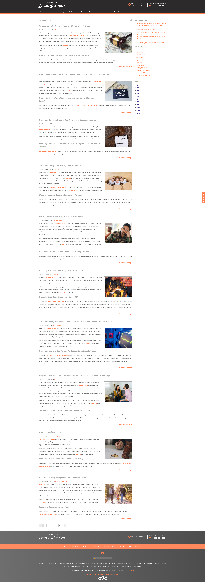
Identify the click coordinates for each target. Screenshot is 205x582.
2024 (138, 90)
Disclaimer (100, 575)
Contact (116, 12)
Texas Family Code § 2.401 (47, 151)
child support (48, 277)
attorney (66, 45)
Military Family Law (142, 68)
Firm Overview (51, 12)
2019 (137, 104)
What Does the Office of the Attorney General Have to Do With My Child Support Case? (151, 24)
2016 (137, 113)
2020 (138, 102)
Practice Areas (73, 12)
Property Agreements (59, 436)
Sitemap (116, 575)
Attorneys (62, 12)
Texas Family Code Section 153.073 (57, 355)
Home (41, 12)
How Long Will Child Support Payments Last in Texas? (150, 37)
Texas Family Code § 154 (55, 301)
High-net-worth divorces (77, 36)
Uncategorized (141, 78)
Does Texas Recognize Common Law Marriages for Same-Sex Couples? (147, 29)
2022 (137, 96)
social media (83, 385)
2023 (137, 93)
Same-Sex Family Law (61, 481)
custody (68, 178)
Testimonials (100, 12)
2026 (138, 85)
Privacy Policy (91, 575)
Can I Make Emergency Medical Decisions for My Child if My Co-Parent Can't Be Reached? (150, 42)
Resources (108, 575)
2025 (138, 88)
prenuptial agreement (47, 439)
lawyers (88, 343)
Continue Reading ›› (125, 66)
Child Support (57, 78)
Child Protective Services (144, 55)
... (62, 525)
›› (64, 525)
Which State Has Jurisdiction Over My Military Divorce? (150, 33)
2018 (137, 107)
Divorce (57, 30)
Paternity (42, 484)
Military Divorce (58, 220)
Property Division (141, 73)
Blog (109, 12)
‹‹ (40, 525)
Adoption (55, 124)
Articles (83, 12)
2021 (137, 99)
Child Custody (58, 169)
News (90, 12)
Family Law (139, 63)
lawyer (63, 244)
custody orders (51, 328)
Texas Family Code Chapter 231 (87, 105)
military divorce (59, 223)
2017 (137, 110)
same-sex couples (45, 130)
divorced (53, 172)
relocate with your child (58, 187)
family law (72, 190)
